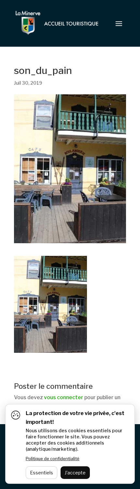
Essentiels (41, 472)
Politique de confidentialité (52, 458)
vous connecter (63, 397)
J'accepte (75, 472)
